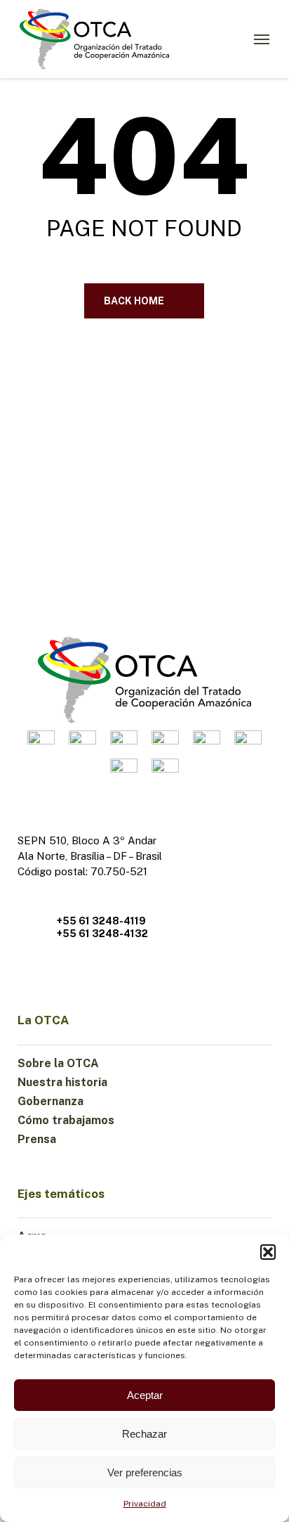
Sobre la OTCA (58, 1063)
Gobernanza (50, 1101)
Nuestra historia (62, 1082)
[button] (268, 1252)
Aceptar (145, 1395)
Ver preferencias (144, 1472)
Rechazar (144, 1434)
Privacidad (144, 1504)
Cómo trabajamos (66, 1120)
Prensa (37, 1139)
